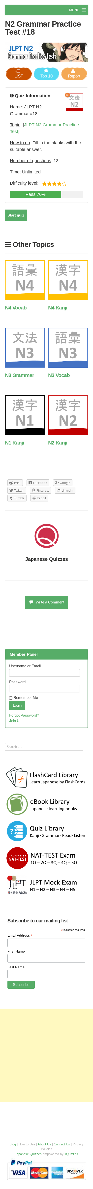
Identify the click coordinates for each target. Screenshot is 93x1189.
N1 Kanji (14, 443)
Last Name (16, 967)
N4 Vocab (16, 307)
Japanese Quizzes (46, 559)
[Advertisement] (46, 1055)
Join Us (15, 721)
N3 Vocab (59, 375)
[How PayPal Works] (46, 1181)
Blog (12, 1144)
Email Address (20, 935)
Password (17, 682)
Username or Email (25, 666)
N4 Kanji (57, 307)
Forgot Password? (24, 715)
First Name (16, 951)
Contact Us (62, 1144)
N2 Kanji (57, 443)
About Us (44, 1144)
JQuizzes (71, 1154)
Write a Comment (50, 602)
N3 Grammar (19, 375)
